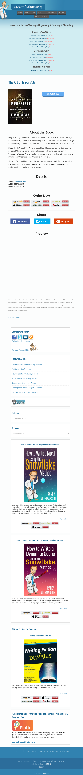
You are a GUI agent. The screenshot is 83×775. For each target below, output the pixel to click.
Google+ (65, 221)
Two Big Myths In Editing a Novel (25, 392)
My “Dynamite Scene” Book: (41, 57)
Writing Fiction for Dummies (40, 635)
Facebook (22, 221)
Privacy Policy (36, 771)
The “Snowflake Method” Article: (41, 36)
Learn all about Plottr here (23, 742)
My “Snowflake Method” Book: (41, 38)
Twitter (44, 221)
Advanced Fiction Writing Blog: (41, 47)
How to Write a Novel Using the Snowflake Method (40, 444)
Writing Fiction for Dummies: (41, 60)
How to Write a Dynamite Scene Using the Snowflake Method (40, 540)
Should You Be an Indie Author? (24, 383)
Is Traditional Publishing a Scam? (25, 378)
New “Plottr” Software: (41, 41)
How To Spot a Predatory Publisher (26, 374)
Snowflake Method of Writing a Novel (27, 364)
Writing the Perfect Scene (22, 369)
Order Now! (53, 94)
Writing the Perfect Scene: (41, 54)
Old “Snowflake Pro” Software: (41, 44)
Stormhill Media (46, 764)
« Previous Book (14, 317)
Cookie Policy (47, 771)
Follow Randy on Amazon (22, 341)
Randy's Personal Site (21, 350)
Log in (41, 767)
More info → (64, 519)
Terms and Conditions (41, 773)
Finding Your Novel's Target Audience (27, 388)
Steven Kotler (20, 181)
